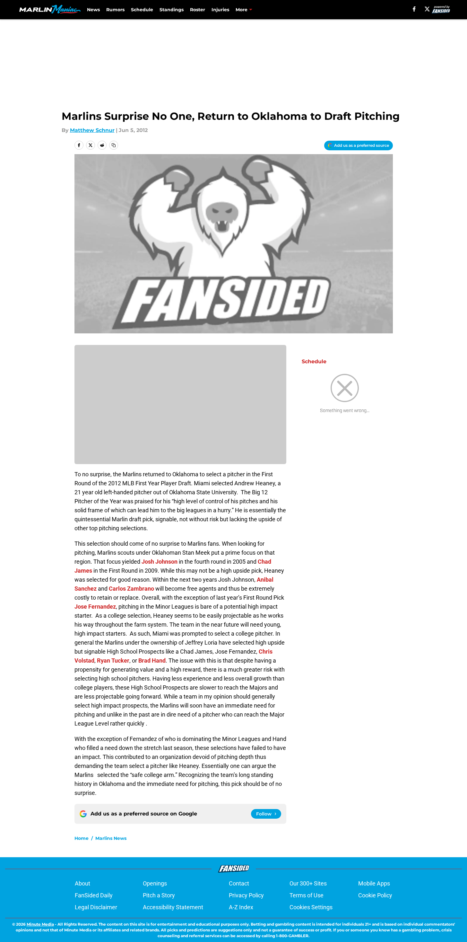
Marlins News (110, 838)
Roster (197, 10)
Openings (155, 883)
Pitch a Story (159, 895)
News (93, 10)
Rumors (115, 10)
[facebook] (414, 9)
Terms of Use (307, 895)
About (82, 883)
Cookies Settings (311, 907)
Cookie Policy (375, 895)
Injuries (220, 10)
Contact (239, 883)
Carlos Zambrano (131, 588)
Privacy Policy (246, 895)
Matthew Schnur (92, 130)
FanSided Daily (94, 895)
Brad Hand (152, 660)
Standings (172, 10)
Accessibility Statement (173, 907)
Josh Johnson (159, 561)
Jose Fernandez (95, 606)
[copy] (113, 145)
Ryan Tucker (113, 660)
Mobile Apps (374, 883)
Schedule (142, 10)
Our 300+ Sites (308, 883)
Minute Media (40, 924)
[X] (427, 9)
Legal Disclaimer (96, 907)
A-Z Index (241, 907)
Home (81, 838)
